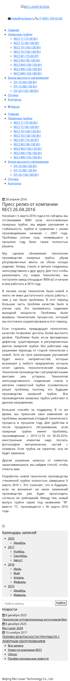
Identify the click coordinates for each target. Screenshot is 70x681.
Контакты (14, 99)
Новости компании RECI (25, 650)
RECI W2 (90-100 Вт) (27, 60)
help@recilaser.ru (23, 18)
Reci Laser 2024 (12, 628)
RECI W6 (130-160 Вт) (28, 69)
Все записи (15, 646)
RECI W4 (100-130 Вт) (28, 65)
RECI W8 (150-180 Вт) (28, 73)
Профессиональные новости (28, 659)
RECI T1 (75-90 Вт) (26, 39)
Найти (60, 603)
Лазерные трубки (20, 34)
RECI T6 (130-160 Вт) (27, 52)
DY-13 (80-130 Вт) (25, 86)
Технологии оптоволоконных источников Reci (34, 619)
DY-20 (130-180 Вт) (26, 91)
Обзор (12, 654)
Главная (13, 30)
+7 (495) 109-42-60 (50, 18)
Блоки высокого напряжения (28, 78)
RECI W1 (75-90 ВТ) (26, 56)
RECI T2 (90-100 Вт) (26, 43)
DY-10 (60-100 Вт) (25, 82)
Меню (15, 107)
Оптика (13, 95)
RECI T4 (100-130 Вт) (27, 47)
